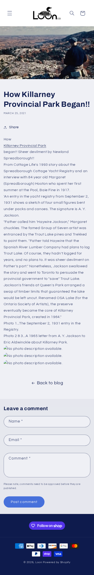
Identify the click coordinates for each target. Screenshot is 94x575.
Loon (38, 562)
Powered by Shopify (56, 562)
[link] (47, 146)
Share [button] (14, 127)
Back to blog (50, 383)
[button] (9, 13)
